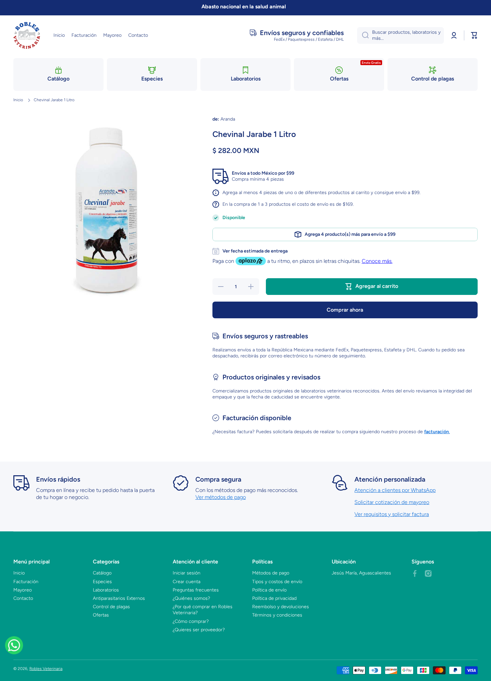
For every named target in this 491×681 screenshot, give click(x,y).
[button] (474, 35)
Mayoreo (22, 590)
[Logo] (26, 35)
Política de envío (269, 590)
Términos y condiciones (277, 615)
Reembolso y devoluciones (280, 607)
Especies (102, 581)
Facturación (25, 581)
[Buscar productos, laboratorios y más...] (363, 35)
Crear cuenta (186, 581)
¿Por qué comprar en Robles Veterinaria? (202, 610)
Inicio (18, 100)
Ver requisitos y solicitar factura (391, 514)
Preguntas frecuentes (196, 590)
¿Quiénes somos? (191, 598)
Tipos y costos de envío (277, 581)
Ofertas (101, 615)
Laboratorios (106, 590)
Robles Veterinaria (45, 668)
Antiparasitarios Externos (119, 598)
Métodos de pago (270, 573)
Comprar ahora (345, 310)
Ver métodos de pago (220, 497)
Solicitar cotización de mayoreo (391, 502)
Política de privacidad (274, 598)
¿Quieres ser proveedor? (199, 630)
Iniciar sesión (186, 573)
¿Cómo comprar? (191, 621)
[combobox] (400, 35)
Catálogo (102, 573)
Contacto (23, 598)
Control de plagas (111, 607)
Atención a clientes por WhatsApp (395, 490)
